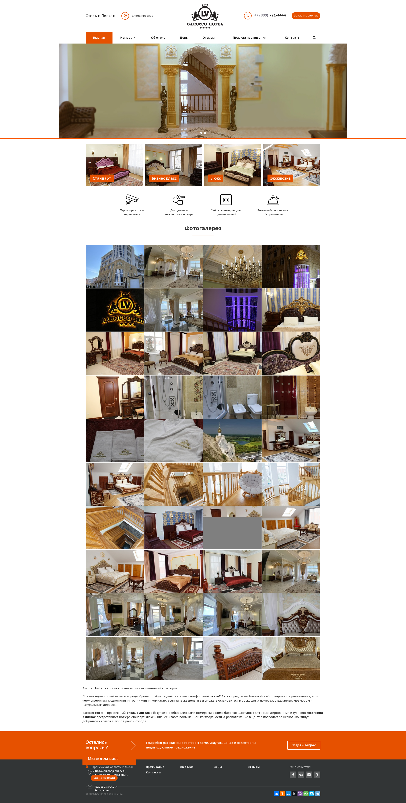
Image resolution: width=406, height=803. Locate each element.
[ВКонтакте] (276, 793)
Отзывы (209, 38)
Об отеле (158, 38)
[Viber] (300, 793)
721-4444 (270, 15)
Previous (12, 91)
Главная (99, 38)
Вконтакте (301, 775)
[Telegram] (317, 793)
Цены (184, 38)
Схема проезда (142, 15)
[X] (294, 793)
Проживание (155, 767)
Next (393, 91)
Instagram (309, 775)
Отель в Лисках (100, 15)
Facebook (293, 775)
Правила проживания (249, 38)
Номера (127, 38)
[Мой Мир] (288, 793)
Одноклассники (317, 775)
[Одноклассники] (282, 793)
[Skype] (311, 793)
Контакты (292, 38)
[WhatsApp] (306, 793)
